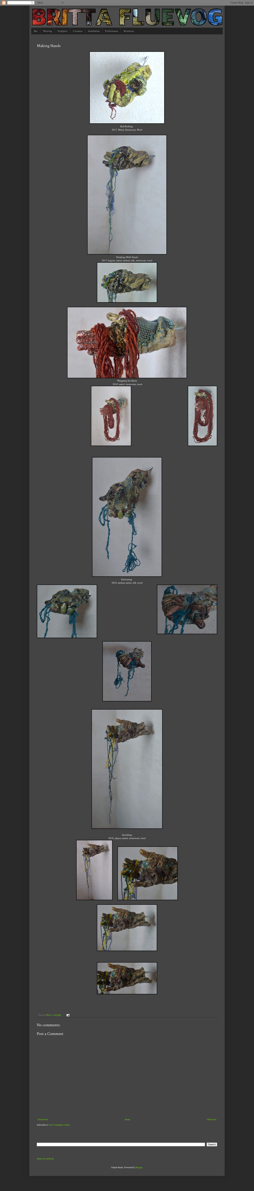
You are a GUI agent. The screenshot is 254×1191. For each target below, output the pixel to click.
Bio (36, 31)
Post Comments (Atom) (59, 1124)
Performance (111, 31)
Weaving (47, 31)
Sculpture (62, 31)
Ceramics (78, 31)
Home (127, 1119)
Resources (129, 31)
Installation (94, 31)
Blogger (138, 1167)
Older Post (211, 1119)
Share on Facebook (45, 1158)
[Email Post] (67, 1015)
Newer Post (43, 1119)
